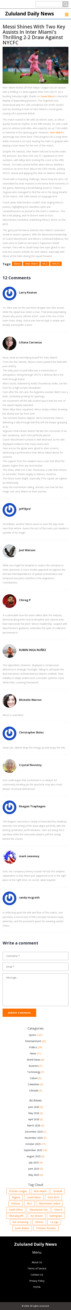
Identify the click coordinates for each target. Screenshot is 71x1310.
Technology (35, 1072)
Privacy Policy (36, 1280)
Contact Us (37, 1274)
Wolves (39, 1222)
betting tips (56, 1215)
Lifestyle (35, 1090)
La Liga (54, 1222)
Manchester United (49, 1203)
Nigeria (16, 1197)
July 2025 (35, 1162)
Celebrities (35, 1084)
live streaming (20, 1222)
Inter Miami (56, 132)
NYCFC (56, 263)
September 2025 (35, 1150)
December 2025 (35, 1131)
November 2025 (35, 1137)
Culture (35, 1078)
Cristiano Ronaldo (46, 1228)
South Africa (16, 1209)
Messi (17, 263)
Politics (35, 1047)
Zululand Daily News (29, 13)
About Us (37, 1262)
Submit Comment (19, 1012)
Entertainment (35, 1041)
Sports (35, 1035)
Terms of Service (36, 1268)
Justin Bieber (22, 1228)
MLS (44, 263)
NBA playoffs (16, 1215)
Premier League (18, 1191)
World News (35, 1059)
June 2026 (35, 1107)
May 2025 (35, 1174)
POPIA (36, 1287)
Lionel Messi (47, 96)
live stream (37, 1215)
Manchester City (38, 1209)
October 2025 (35, 1144)
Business (35, 1065)
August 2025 (35, 1156)
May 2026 (35, 1113)
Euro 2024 (53, 1197)
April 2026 (35, 1119)
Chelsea (15, 1203)
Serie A (58, 1209)
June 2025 (35, 1168)
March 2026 (35, 1125)
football (57, 1191)
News (35, 1053)
